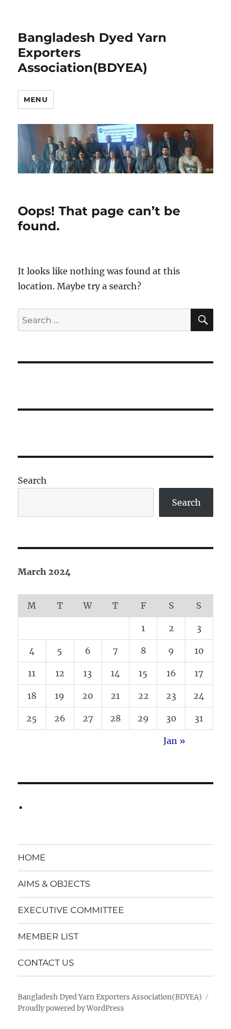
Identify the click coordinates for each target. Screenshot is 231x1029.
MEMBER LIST (48, 936)
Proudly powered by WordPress (71, 1008)
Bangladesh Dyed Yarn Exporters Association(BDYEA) (110, 997)
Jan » (174, 740)
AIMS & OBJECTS (54, 884)
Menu (35, 99)
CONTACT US (46, 963)
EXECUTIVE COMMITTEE (71, 910)
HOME (32, 857)
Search (32, 480)
